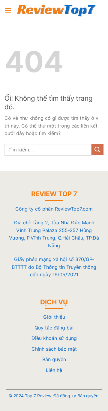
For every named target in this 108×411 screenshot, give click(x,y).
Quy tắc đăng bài (54, 328)
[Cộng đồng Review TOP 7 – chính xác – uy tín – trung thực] (56, 10)
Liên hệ (54, 370)
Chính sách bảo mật (54, 349)
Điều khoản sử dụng (54, 338)
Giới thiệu (54, 317)
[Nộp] (98, 149)
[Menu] (8, 10)
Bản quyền (54, 359)
